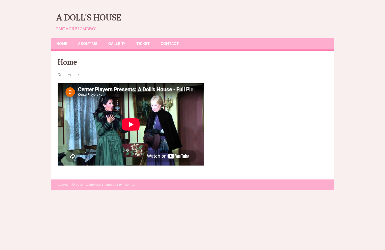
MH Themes (126, 184)
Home (61, 44)
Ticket (143, 44)
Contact (170, 44)
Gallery (116, 44)
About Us (87, 44)
